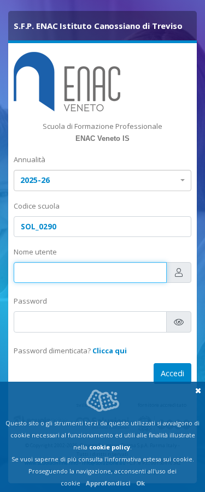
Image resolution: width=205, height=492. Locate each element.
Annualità (29, 159)
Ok (140, 483)
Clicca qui (109, 350)
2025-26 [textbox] (35, 180)
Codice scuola (37, 206)
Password (30, 301)
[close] (198, 390)
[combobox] (102, 180)
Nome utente (35, 252)
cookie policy (109, 447)
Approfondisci (108, 483)
